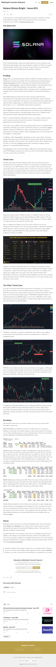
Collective (20, 143)
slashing (49, 128)
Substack (21, 664)
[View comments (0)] (7, 14)
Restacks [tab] (12, 587)
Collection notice (38, 657)
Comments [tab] (6, 587)
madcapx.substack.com (27, 22)
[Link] (1, 26)
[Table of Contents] (1, 333)
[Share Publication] (39, 2)
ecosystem (9, 149)
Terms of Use (34, 570)
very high (32, 132)
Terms (32, 657)
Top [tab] (5, 604)
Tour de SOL (18, 137)
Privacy (28, 657)
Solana (5, 79)
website (10, 514)
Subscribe (44, 2)
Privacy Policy (38, 572)
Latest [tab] (8, 604)
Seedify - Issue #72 (9, 627)
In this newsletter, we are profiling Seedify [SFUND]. (15, 629)
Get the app (34, 660)
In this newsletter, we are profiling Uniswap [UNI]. (15, 610)
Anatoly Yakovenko (8, 83)
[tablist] (9, 587)
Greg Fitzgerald (13, 85)
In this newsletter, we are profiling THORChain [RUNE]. (16, 619)
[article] (28, 611)
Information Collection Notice (28, 572)
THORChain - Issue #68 (10, 617)
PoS (23, 108)
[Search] (36, 2)
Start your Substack (24, 660)
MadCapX (17, 526)
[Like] (4, 14)
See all (6, 636)
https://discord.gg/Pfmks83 (15, 542)
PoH (9, 110)
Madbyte (9, 526)
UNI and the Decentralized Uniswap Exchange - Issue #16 (21, 608)
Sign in (52, 2)
